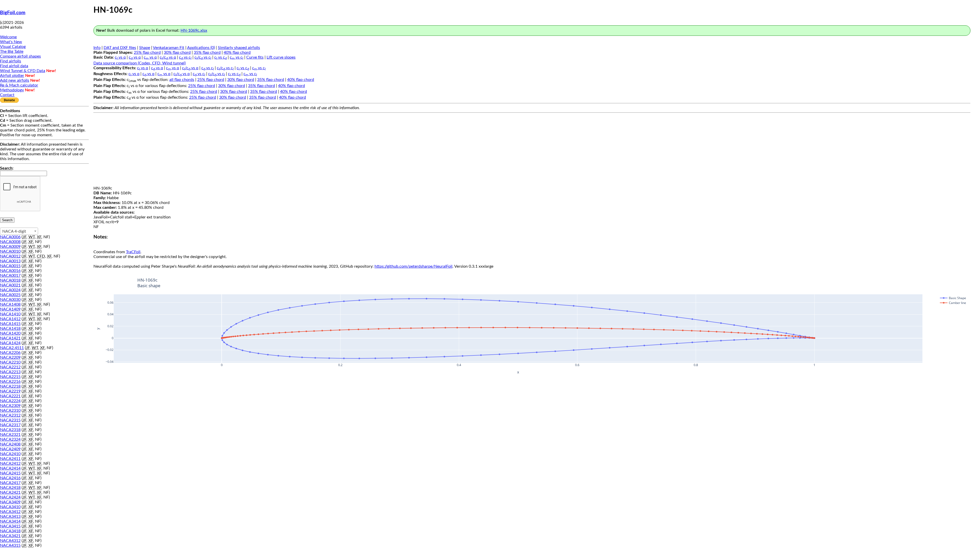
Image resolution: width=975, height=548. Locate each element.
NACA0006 (10, 237)
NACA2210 (10, 362)
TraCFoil (133, 252)
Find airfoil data (14, 66)
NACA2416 (10, 478)
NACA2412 (10, 463)
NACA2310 (10, 410)
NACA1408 (10, 304)
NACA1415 (10, 324)
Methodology (12, 90)
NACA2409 (10, 449)
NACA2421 (10, 492)
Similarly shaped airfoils (239, 48)
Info (97, 48)
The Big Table (11, 51)
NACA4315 (10, 545)
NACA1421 (10, 338)
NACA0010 (10, 251)
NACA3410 (10, 507)
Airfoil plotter (12, 76)
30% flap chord (177, 52)
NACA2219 (10, 391)
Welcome (8, 37)
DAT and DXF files (120, 48)
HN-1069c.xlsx (194, 30)
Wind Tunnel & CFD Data (22, 71)
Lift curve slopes (281, 57)
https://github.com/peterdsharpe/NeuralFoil (413, 266)
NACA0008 (10, 242)
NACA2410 (10, 454)
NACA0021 (10, 285)
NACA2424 (10, 497)
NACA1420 (10, 333)
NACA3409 (10, 502)
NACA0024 (10, 290)
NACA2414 (10, 468)
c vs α (120, 57)
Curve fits (255, 57)
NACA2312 (10, 415)
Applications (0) (201, 48)
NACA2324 (10, 439)
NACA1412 (10, 319)
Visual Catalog (13, 47)
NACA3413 (10, 517)
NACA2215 (10, 377)
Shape (144, 48)
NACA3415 (10, 526)
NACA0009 (10, 247)
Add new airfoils (14, 80)
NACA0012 (10, 256)
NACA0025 (10, 295)
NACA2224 (10, 401)
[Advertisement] (532, 150)
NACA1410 (10, 314)
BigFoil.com (12, 12)
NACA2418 (10, 488)
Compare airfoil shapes (20, 56)
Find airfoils (10, 61)
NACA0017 (10, 275)
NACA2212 (10, 367)
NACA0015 (10, 266)
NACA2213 (10, 372)
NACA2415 (10, 473)
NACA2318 (10, 430)
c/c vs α (168, 57)
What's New (11, 42)
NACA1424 (10, 343)
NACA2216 (10, 382)
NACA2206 (10, 353)
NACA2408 (10, 444)
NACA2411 (10, 459)
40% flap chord (237, 52)
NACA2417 (10, 483)
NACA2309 (10, 406)
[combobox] (19, 231)
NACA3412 (10, 512)
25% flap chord (147, 52)
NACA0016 (10, 271)
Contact (7, 95)
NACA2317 (10, 425)
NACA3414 (10, 521)
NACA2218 (10, 386)
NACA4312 (10, 541)
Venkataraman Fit (168, 48)
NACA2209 (10, 357)
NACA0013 (10, 261)
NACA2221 (10, 396)
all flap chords (181, 80)
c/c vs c (202, 57)
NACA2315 (10, 420)
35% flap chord (207, 52)
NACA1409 (10, 309)
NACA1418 (10, 329)
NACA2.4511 (12, 348)
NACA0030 (10, 300)
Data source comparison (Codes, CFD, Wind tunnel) (139, 63)
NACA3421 (10, 536)
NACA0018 (10, 280)
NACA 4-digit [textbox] (14, 231)
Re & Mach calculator (19, 85)
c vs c (185, 57)
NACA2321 (10, 435)
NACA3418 (10, 531)
